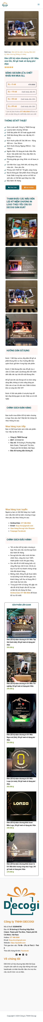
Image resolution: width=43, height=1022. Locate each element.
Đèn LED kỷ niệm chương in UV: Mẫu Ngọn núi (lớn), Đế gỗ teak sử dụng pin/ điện (21, 737)
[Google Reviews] (26, 955)
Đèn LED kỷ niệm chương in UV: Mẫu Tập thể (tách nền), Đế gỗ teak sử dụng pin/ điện (21, 642)
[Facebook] (17, 955)
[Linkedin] (23, 955)
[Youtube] (20, 955)
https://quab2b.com (18, 943)
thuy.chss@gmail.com (24, 526)
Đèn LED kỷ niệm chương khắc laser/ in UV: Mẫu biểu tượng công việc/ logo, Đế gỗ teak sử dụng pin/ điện (21, 866)
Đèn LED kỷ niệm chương (20, 52)
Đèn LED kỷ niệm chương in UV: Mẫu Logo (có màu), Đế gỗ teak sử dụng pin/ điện (21, 781)
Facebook (25, 951)
